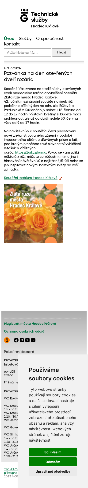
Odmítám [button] (53, 462)
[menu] (44, 41)
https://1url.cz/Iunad (30, 152)
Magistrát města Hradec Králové (30, 323)
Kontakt (12, 44)
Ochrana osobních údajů (24, 331)
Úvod (9, 39)
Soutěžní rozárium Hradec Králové (30, 178)
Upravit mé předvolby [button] (53, 471)
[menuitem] (9, 39)
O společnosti (50, 39)
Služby (25, 39)
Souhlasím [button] (52, 452)
